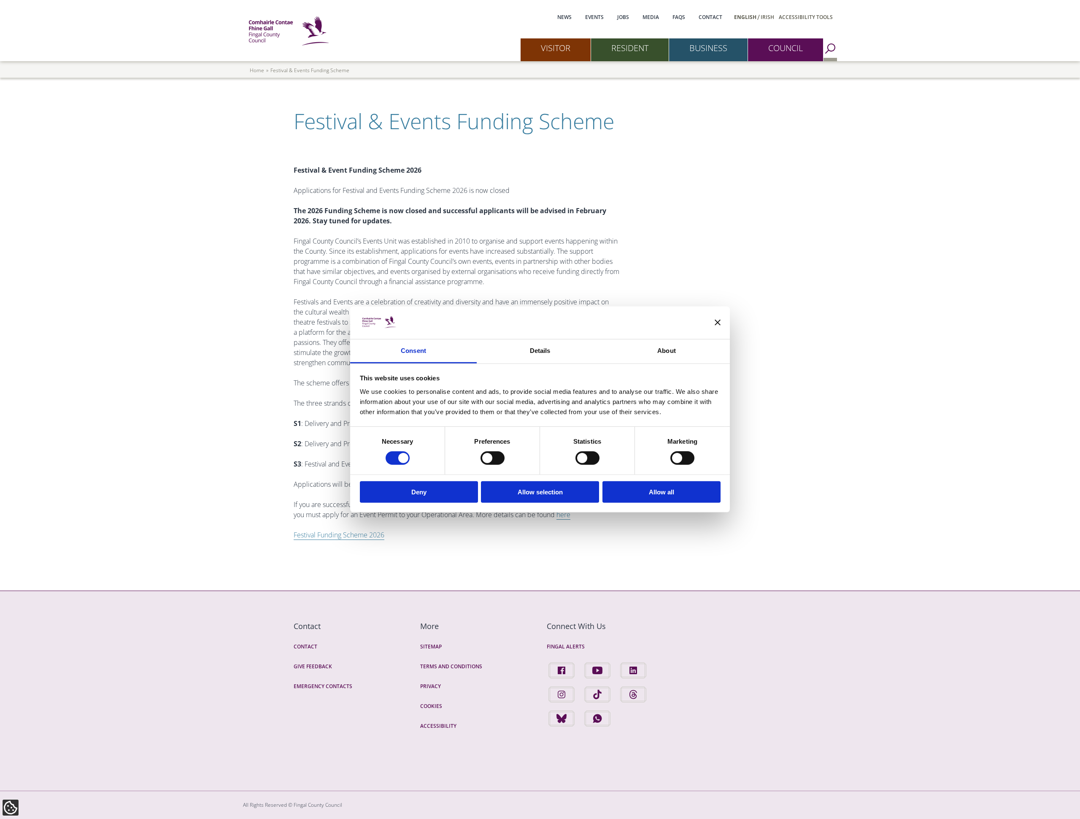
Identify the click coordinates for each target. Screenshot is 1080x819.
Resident (629, 48)
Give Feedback (313, 666)
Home (257, 70)
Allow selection (540, 491)
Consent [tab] (413, 350)
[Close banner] (718, 322)
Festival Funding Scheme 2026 (339, 535)
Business (708, 48)
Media (651, 17)
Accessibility (438, 726)
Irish (767, 17)
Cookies (431, 706)
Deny (419, 491)
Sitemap (431, 646)
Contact (710, 17)
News (564, 17)
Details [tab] (540, 350)
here (563, 514)
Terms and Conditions (451, 666)
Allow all (661, 491)
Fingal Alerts (566, 646)
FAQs (678, 17)
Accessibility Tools (806, 17)
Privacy (430, 686)
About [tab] (666, 350)
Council (785, 48)
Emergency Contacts (323, 686)
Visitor (555, 48)
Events (594, 17)
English (745, 17)
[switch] (493, 458)
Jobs (623, 17)
